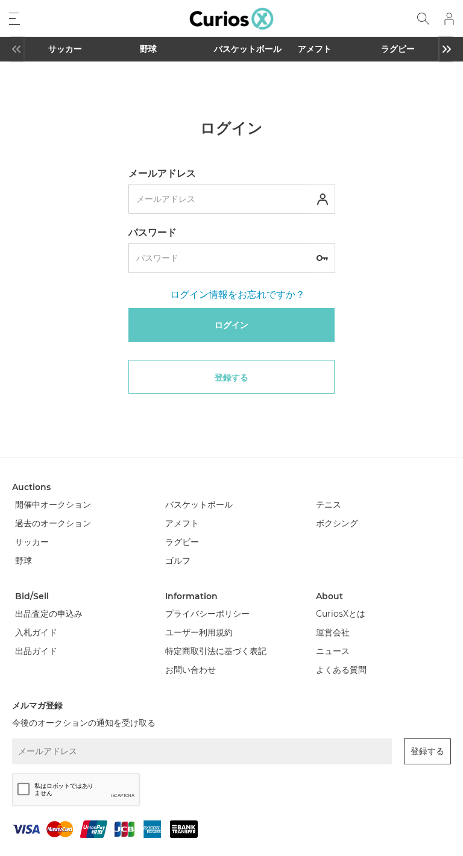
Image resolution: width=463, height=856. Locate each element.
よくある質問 (341, 669)
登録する (231, 377)
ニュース (333, 651)
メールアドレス (162, 173)
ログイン (231, 324)
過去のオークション (53, 523)
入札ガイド (36, 632)
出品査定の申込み (49, 613)
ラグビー (398, 48)
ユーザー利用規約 (199, 632)
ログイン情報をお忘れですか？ (237, 294)
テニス (328, 504)
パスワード (152, 232)
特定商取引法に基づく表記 (215, 651)
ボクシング (337, 523)
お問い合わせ (190, 669)
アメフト (315, 48)
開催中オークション (53, 504)
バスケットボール (233, 48)
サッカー (65, 48)
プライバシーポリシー (207, 613)
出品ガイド (36, 651)
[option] (65, 49)
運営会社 (333, 632)
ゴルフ (178, 560)
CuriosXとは (340, 613)
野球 (148, 48)
